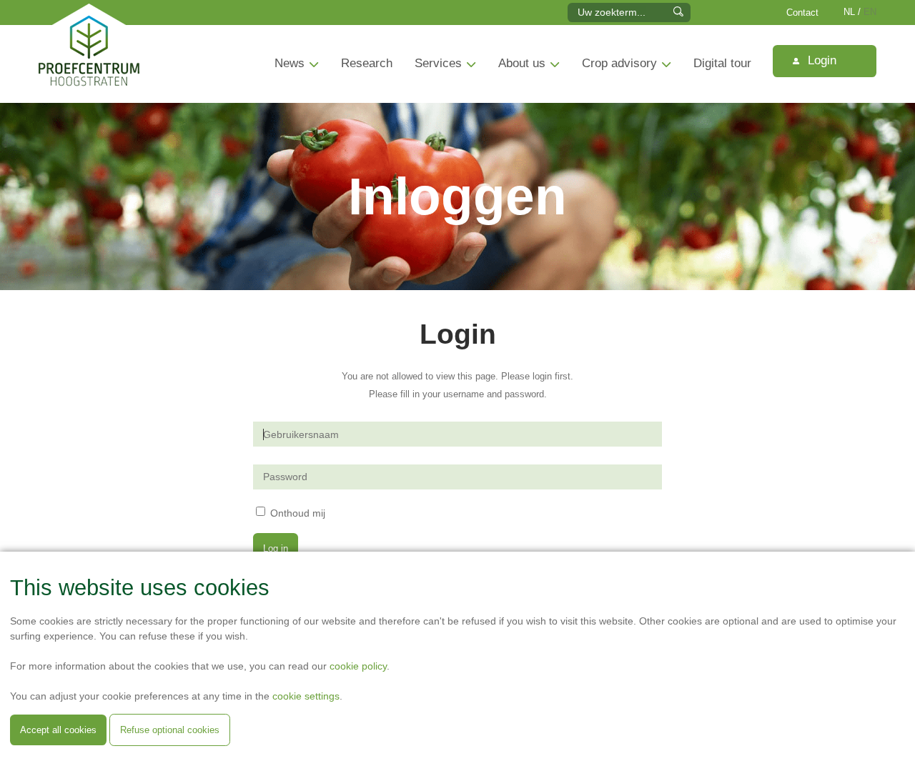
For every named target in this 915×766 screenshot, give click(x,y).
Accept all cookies (58, 730)
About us (521, 63)
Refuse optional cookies (169, 730)
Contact (802, 13)
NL (849, 12)
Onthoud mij (297, 512)
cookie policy (358, 666)
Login (820, 60)
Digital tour (722, 63)
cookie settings (306, 696)
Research (366, 63)
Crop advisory (619, 63)
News (289, 63)
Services (438, 63)
